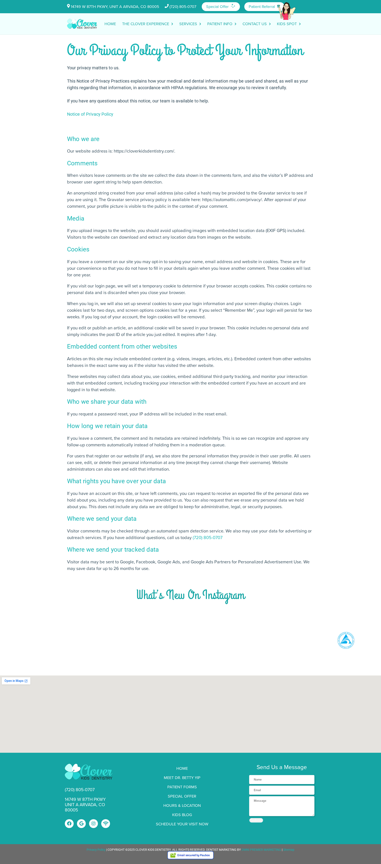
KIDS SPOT (287, 24)
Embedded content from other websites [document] (122, 346)
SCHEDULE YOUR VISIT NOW (182, 824)
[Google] (81, 823)
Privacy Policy (96, 849)
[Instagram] (93, 823)
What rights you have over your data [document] (116, 481)
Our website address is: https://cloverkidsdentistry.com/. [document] (121, 151)
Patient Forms (182, 787)
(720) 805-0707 (183, 6)
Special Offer (217, 6)
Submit (256, 820)
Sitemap (288, 849)
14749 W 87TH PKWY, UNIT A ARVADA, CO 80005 (115, 6)
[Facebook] (69, 823)
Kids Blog (182, 815)
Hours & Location (182, 805)
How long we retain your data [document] (107, 426)
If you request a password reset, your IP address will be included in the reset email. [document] (147, 414)
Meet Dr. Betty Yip (182, 778)
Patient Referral (262, 6)
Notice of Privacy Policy (90, 114)
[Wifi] (105, 823)
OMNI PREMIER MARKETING (261, 849)
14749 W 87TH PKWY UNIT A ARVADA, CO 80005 (85, 804)
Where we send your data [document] (102, 518)
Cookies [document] (78, 249)
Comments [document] (82, 163)
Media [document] (75, 218)
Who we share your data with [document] (106, 401)
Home (110, 24)
